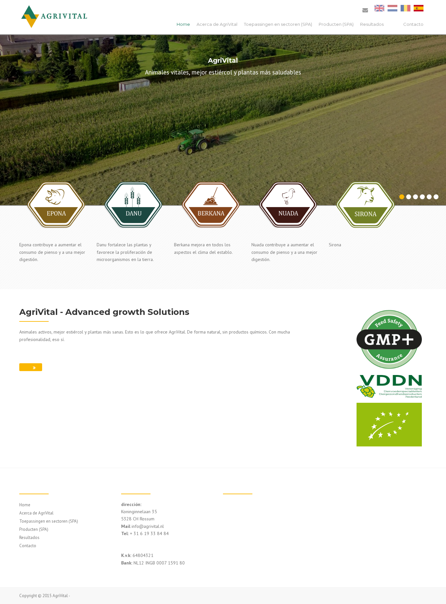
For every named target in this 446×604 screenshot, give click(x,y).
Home (183, 24)
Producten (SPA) (336, 24)
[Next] (435, 117)
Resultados (372, 24)
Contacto (413, 24)
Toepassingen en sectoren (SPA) (278, 24)
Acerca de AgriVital (217, 24)
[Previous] (11, 117)
